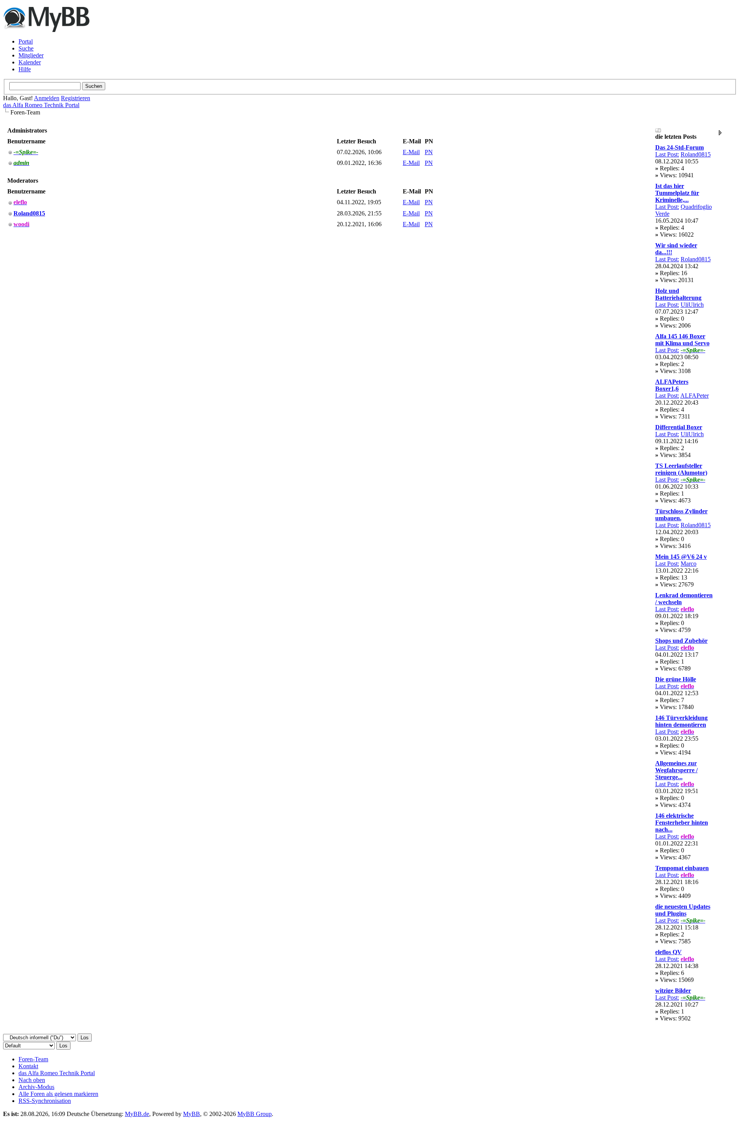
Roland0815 (696, 154)
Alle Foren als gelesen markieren (58, 1094)
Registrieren (75, 98)
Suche (26, 48)
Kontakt (28, 1066)
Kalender (29, 62)
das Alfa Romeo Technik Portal (41, 105)
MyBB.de (137, 1114)
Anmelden (46, 98)
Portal (25, 41)
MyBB (191, 1114)
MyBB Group (254, 1114)
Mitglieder (31, 55)
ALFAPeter (694, 395)
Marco (688, 563)
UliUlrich (692, 304)
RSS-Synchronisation (44, 1100)
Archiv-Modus (36, 1087)
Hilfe (24, 69)
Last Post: (667, 154)
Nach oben (31, 1080)
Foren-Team (33, 1059)
